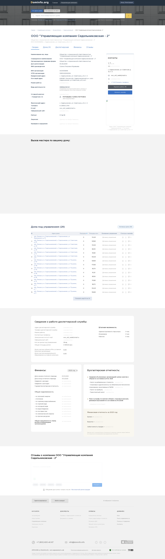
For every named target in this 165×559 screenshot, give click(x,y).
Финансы (78, 47)
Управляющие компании (39, 521)
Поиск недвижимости (123, 518)
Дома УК (47, 47)
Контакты (120, 524)
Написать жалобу (120, 92)
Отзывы (89, 47)
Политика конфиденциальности (79, 550)
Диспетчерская (62, 47)
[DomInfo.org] (39, 2)
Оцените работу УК (120, 86)
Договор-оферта (96, 550)
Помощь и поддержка (123, 521)
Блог (118, 515)
